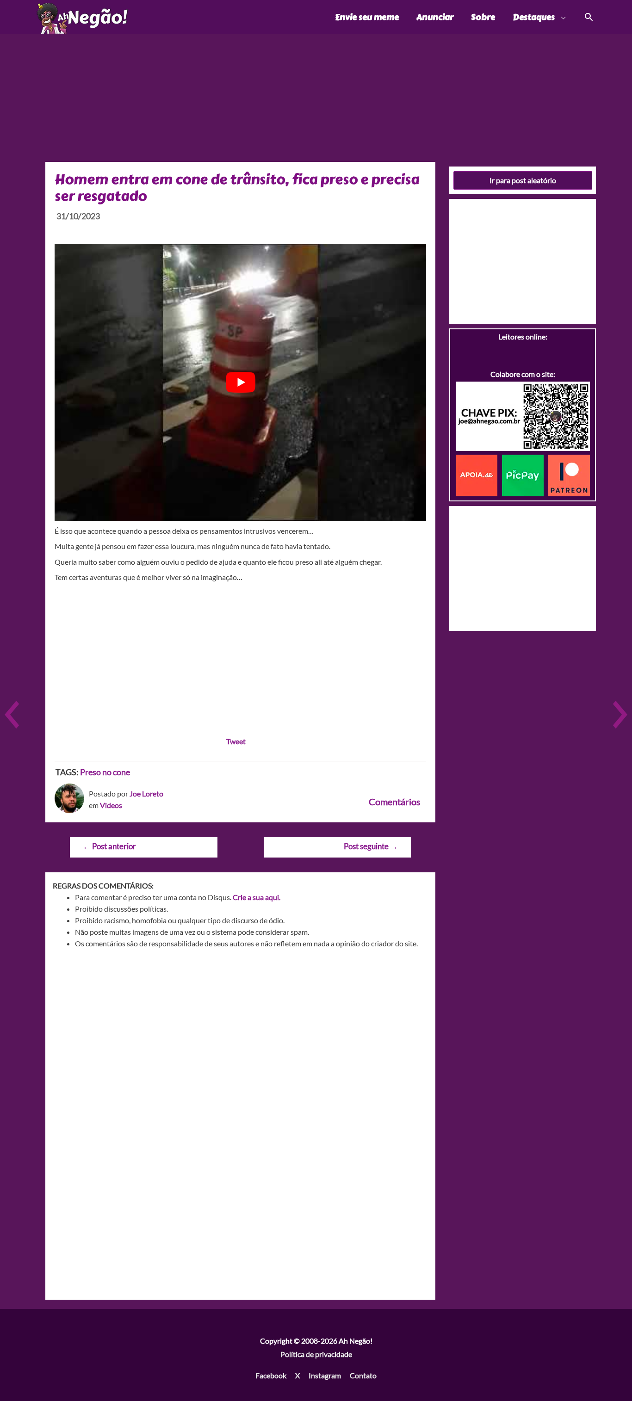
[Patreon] (569, 474)
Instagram (325, 1375)
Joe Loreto (146, 793)
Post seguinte (371, 846)
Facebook (270, 1375)
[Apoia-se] (479, 474)
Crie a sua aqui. (256, 897)
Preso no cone (105, 772)
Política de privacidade (316, 1354)
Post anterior (109, 846)
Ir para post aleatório (522, 180)
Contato (363, 1375)
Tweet (236, 741)
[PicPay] (525, 474)
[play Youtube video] (240, 382)
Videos (111, 805)
